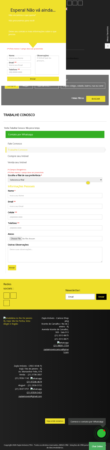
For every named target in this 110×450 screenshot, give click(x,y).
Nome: (12, 55)
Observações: (43, 55)
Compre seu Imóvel (18, 156)
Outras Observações (18, 244)
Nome (11, 190)
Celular (11, 212)
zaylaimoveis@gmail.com (30, 396)
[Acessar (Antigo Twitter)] (75, 3)
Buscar (96, 98)
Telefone (12, 223)
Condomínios (72, 58)
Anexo (11, 233)
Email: (12, 62)
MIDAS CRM (63, 445)
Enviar (12, 267)
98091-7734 (61, 345)
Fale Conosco (15, 143)
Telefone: (14, 69)
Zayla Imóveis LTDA (25, 445)
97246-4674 (34, 381)
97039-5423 (34, 392)
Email (10, 201)
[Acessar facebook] (69, 3)
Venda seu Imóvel (17, 162)
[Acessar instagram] (80, 3)
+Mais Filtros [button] (77, 98)
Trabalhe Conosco (18, 149)
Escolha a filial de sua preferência (24, 175)
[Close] (88, 182)
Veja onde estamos (55, 421)
